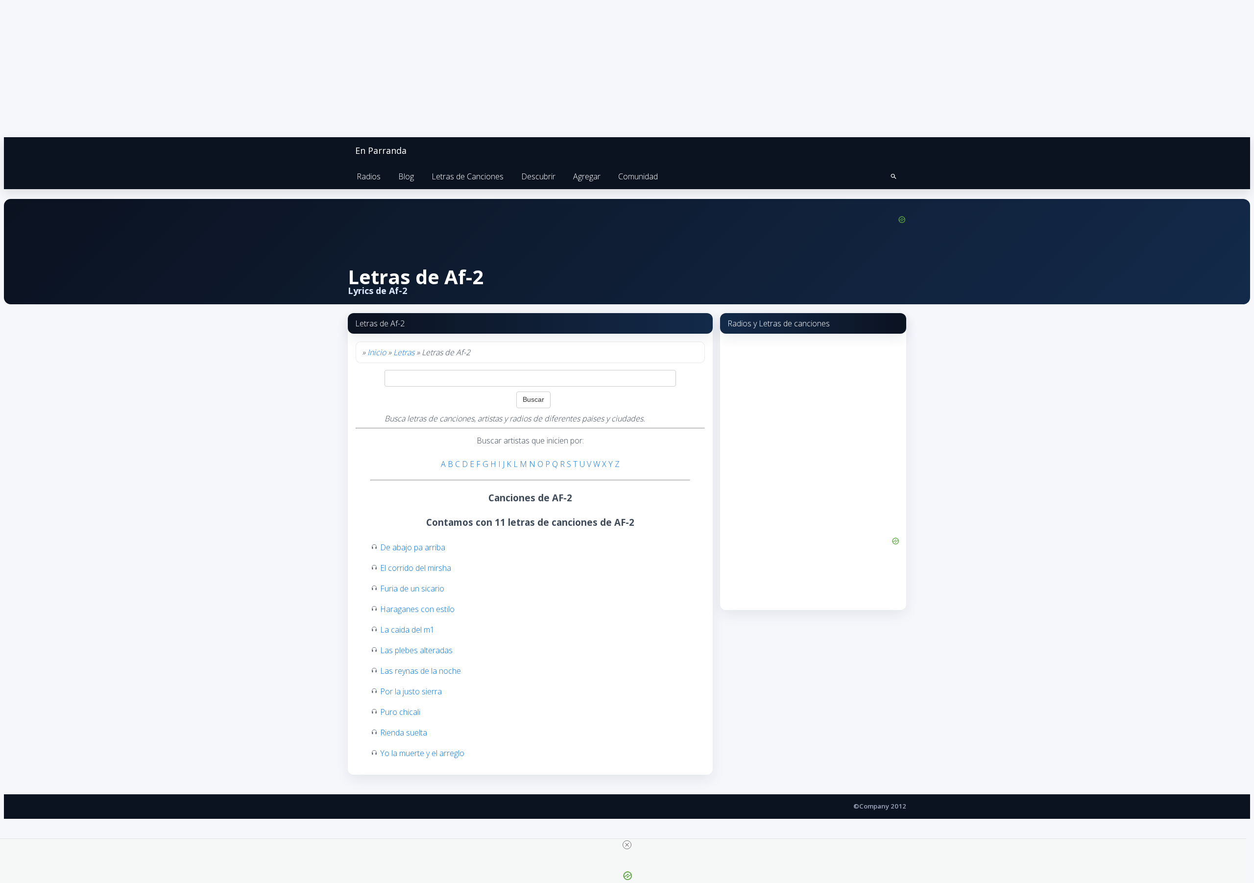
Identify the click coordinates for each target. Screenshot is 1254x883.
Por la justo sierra (411, 691)
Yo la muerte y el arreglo (422, 753)
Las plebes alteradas (416, 650)
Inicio (376, 352)
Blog (406, 176)
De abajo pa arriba (412, 547)
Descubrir (538, 176)
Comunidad (638, 176)
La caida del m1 (407, 629)
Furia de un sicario (412, 588)
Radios (369, 176)
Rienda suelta (403, 732)
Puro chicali (400, 712)
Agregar (587, 176)
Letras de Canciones (468, 176)
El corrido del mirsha (415, 568)
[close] (627, 844)
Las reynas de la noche (420, 670)
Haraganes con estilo (417, 609)
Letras (403, 352)
